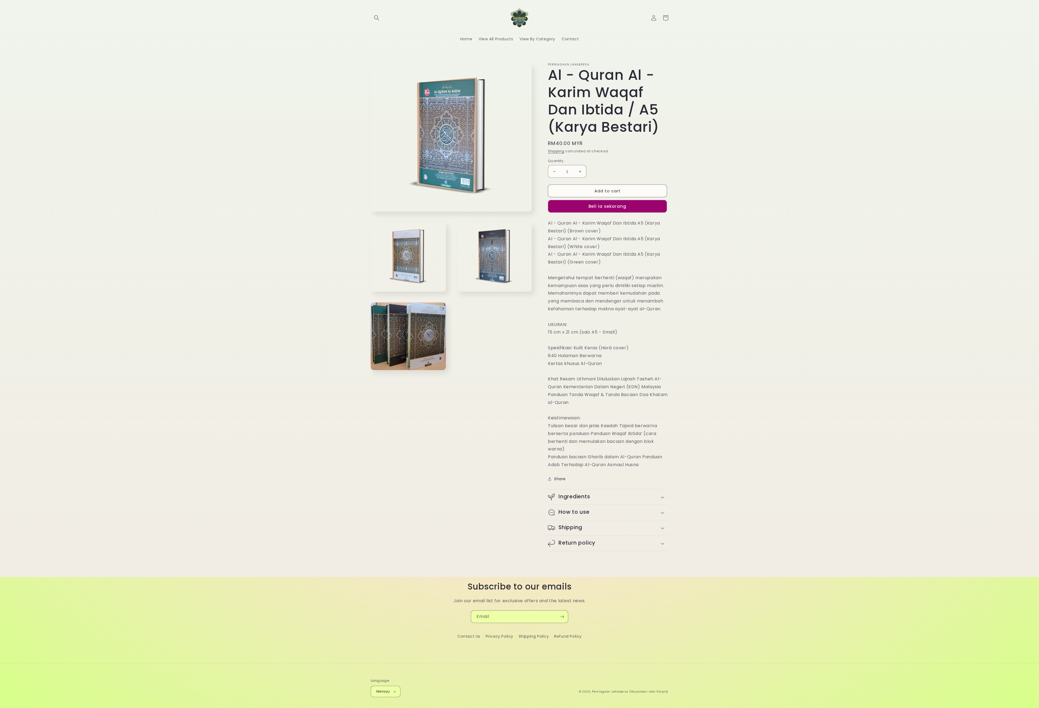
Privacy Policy (499, 636)
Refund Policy (568, 636)
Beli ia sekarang (607, 206)
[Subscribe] (562, 616)
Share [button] (560, 479)
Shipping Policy (534, 636)
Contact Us (468, 636)
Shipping (556, 151)
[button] (377, 18)
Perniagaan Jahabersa (610, 692)
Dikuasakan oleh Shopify (648, 692)
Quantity (555, 160)
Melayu (383, 691)
